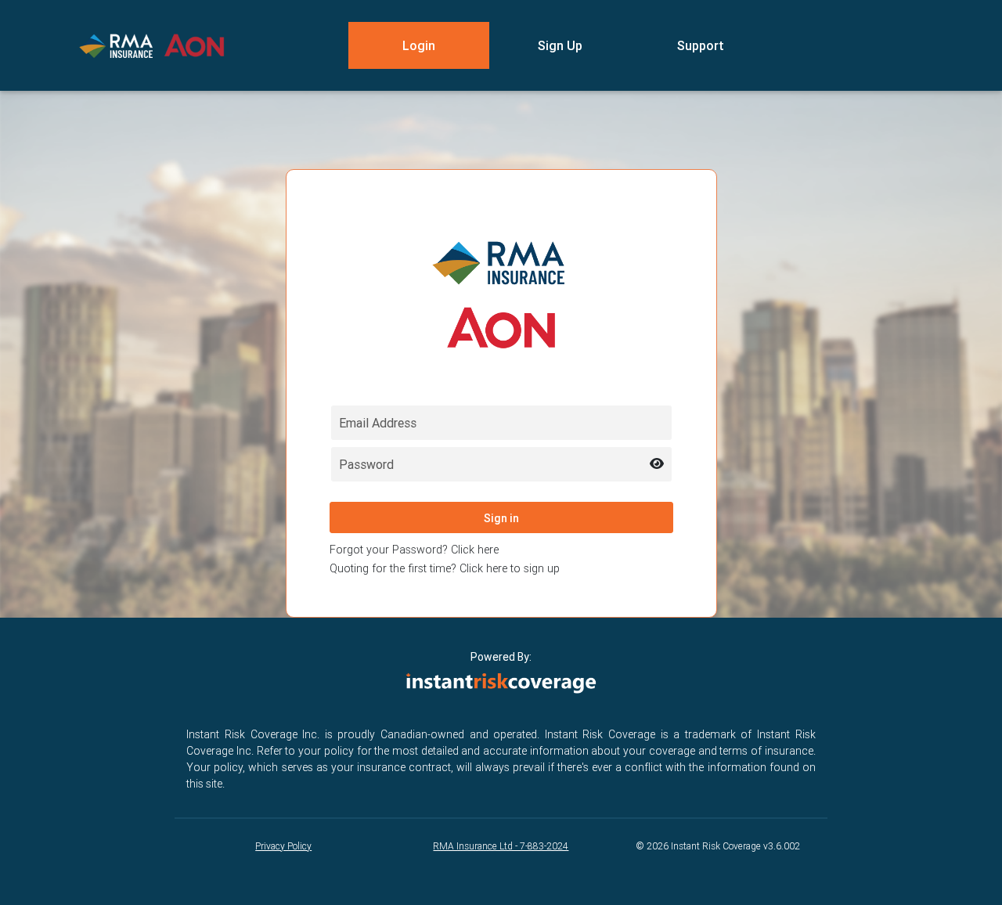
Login (418, 45)
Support (700, 45)
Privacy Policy (283, 846)
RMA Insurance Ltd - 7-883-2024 (500, 846)
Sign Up (560, 45)
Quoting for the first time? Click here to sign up (445, 568)
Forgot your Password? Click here (414, 550)
